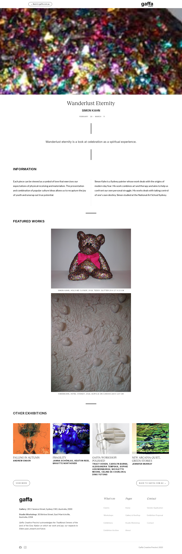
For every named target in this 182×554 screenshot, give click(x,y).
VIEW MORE (21, 483)
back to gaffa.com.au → (152, 483)
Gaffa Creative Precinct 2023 (151, 547)
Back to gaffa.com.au (40, 4)
